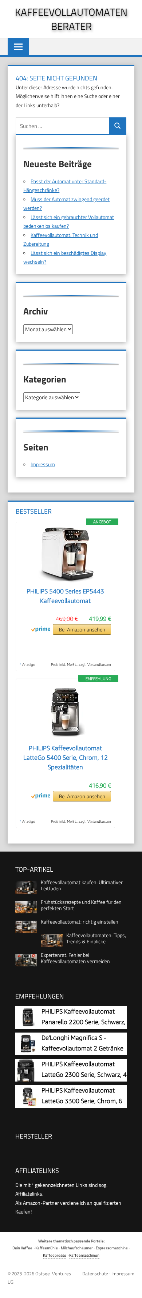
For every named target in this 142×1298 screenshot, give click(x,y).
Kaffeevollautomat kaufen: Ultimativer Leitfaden (82, 885)
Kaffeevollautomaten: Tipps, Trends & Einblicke (96, 938)
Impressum (43, 464)
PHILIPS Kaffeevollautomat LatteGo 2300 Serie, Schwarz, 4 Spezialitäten (84, 1074)
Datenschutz (95, 1273)
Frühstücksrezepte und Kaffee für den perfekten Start (81, 905)
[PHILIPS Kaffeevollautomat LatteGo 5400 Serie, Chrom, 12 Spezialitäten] (65, 739)
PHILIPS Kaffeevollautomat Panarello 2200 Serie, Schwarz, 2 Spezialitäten (84, 1022)
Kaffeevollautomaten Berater (71, 19)
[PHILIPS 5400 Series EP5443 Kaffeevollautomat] (65, 582)
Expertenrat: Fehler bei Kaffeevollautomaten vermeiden (75, 958)
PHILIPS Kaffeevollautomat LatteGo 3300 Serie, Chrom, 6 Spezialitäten (82, 1101)
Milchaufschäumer (77, 1248)
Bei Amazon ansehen (82, 629)
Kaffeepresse (54, 1255)
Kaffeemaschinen (84, 1255)
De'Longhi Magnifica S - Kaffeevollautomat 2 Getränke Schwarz (82, 1048)
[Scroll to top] (130, 1286)
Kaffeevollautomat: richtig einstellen (79, 921)
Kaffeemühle (46, 1248)
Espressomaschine (112, 1248)
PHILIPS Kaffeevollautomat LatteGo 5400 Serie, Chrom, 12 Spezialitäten (65, 757)
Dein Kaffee (22, 1248)
